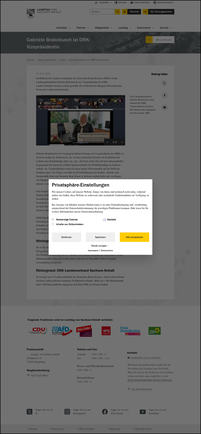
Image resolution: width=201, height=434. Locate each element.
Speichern (100, 237)
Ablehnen (66, 237)
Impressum (93, 250)
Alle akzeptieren (134, 237)
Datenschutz (107, 250)
